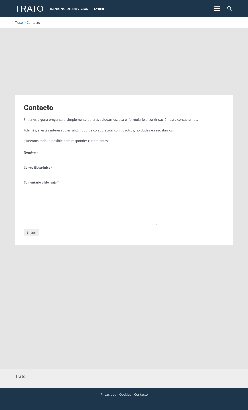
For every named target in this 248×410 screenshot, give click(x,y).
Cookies (125, 394)
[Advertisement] (124, 54)
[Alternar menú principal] (217, 8)
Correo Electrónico (38, 168)
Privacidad (108, 394)
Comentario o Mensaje (41, 182)
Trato (29, 8)
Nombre (31, 152)
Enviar (31, 232)
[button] (229, 8)
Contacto (141, 394)
